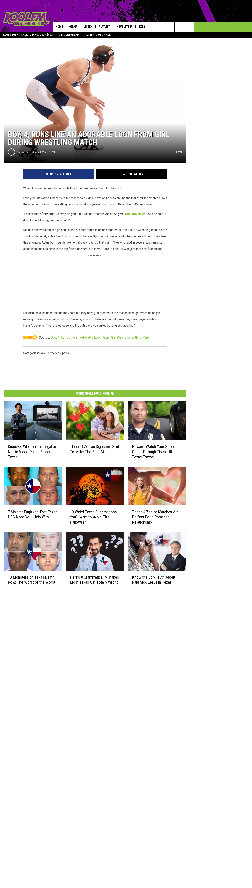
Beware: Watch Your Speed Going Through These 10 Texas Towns (153, 451)
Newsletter (124, 26)
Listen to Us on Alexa (99, 34)
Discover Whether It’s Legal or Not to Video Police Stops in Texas (32, 451)
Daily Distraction (49, 353)
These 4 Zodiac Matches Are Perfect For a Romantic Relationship (155, 517)
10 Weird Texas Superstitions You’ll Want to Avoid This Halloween (93, 517)
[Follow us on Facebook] (169, 27)
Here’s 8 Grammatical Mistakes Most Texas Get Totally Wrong (94, 579)
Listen (88, 26)
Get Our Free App (69, 34)
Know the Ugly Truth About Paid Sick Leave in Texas (153, 580)
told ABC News (135, 214)
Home (59, 26)
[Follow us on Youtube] (189, 27)
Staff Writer (22, 152)
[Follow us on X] (179, 27)
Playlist (104, 26)
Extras (143, 26)
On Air (73, 26)
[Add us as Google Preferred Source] (160, 27)
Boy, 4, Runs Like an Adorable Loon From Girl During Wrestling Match (101, 337)
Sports (64, 353)
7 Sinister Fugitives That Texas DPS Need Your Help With (32, 514)
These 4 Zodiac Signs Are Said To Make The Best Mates (94, 449)
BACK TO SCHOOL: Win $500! (37, 34)
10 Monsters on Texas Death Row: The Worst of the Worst (31, 579)
